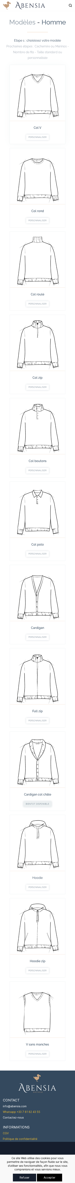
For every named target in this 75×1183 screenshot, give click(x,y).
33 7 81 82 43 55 (29, 1111)
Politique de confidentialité (20, 1138)
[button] (37, 137)
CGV (6, 1133)
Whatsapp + (10, 1111)
